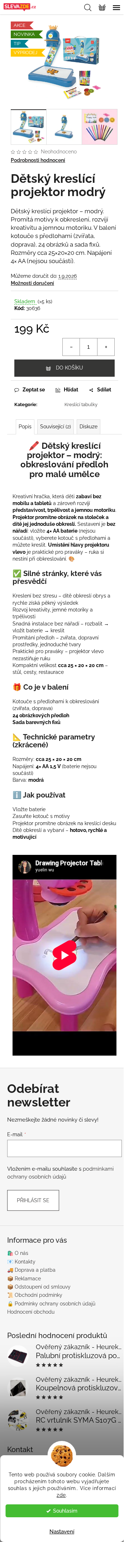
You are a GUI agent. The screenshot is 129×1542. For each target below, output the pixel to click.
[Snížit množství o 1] (71, 347)
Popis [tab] (25, 426)
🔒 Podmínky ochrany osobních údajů (51, 1304)
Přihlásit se (33, 1200)
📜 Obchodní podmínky (34, 1295)
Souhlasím (65, 1511)
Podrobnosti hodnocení (38, 160)
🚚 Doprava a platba (31, 1270)
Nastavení (61, 1531)
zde (61, 1495)
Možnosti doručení (32, 283)
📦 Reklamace (24, 1278)
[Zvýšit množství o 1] (105, 347)
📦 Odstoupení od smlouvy (39, 1287)
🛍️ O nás (17, 1253)
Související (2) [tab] (55, 426)
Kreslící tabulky (80, 404)
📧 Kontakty (21, 1262)
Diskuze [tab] (88, 426)
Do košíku (69, 368)
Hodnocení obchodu (30, 1312)
